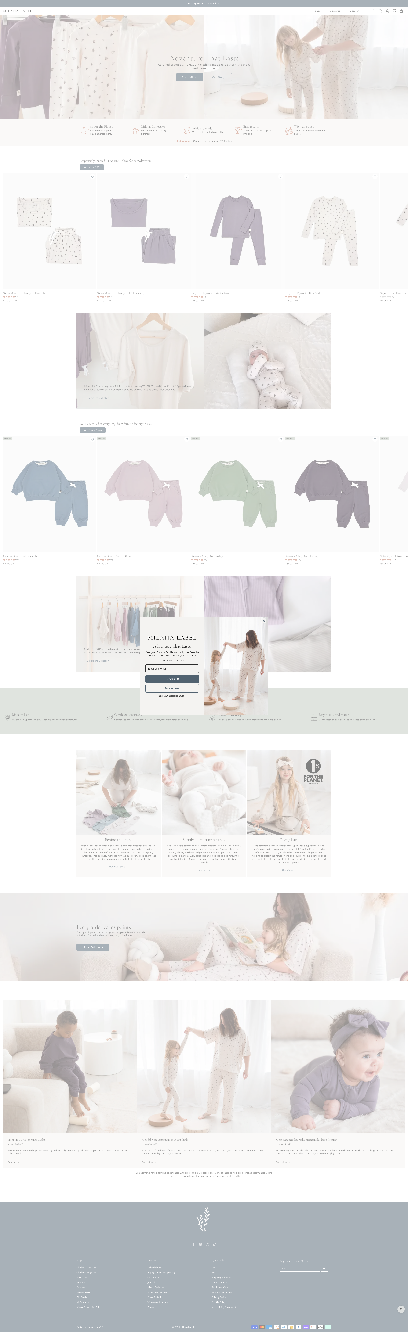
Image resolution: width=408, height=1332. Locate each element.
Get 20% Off (172, 679)
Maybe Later (172, 688)
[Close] (264, 621)
